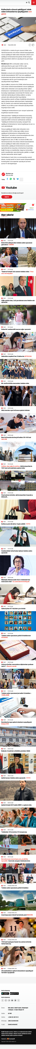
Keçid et (7, 197)
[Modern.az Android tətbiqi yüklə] (5, 993)
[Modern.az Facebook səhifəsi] (2, 1000)
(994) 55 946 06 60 (13, 1021)
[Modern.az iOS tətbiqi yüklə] (14, 993)
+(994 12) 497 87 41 (13, 1017)
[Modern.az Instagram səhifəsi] (6, 1000)
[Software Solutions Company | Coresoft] (11, 1039)
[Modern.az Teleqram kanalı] (9, 1000)
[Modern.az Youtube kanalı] (12, 1000)
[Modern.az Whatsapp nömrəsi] (15, 1000)
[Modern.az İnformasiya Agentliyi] (7, 986)
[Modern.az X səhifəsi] (18, 1000)
